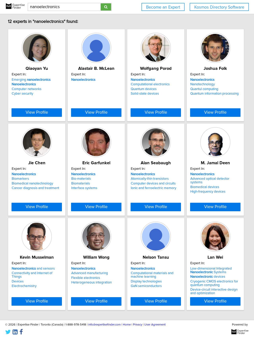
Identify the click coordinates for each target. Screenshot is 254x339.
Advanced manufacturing (89, 273)
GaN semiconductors (146, 286)
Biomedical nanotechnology (32, 183)
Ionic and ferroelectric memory (153, 188)
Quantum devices (144, 89)
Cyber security (22, 93)
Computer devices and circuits (153, 183)
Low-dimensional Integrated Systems (211, 270)
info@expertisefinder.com (104, 324)
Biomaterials (80, 183)
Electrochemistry (24, 286)
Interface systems (84, 188)
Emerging (31, 80)
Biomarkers (20, 179)
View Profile (37, 112)
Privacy (137, 324)
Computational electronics (150, 84)
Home (127, 324)
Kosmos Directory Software (219, 7)
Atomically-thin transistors (150, 179)
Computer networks (26, 89)
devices (207, 276)
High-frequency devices (207, 191)
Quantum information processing (214, 93)
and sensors (33, 268)
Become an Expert (163, 7)
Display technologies (146, 281)
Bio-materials (81, 179)
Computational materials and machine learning (152, 274)
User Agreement (154, 324)
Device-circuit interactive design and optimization (214, 291)
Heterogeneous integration (91, 282)
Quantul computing (204, 89)
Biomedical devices (204, 187)
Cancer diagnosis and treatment (35, 188)
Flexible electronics (85, 278)
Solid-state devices (145, 93)
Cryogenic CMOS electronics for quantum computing (214, 283)
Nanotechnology (202, 84)
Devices (18, 281)
